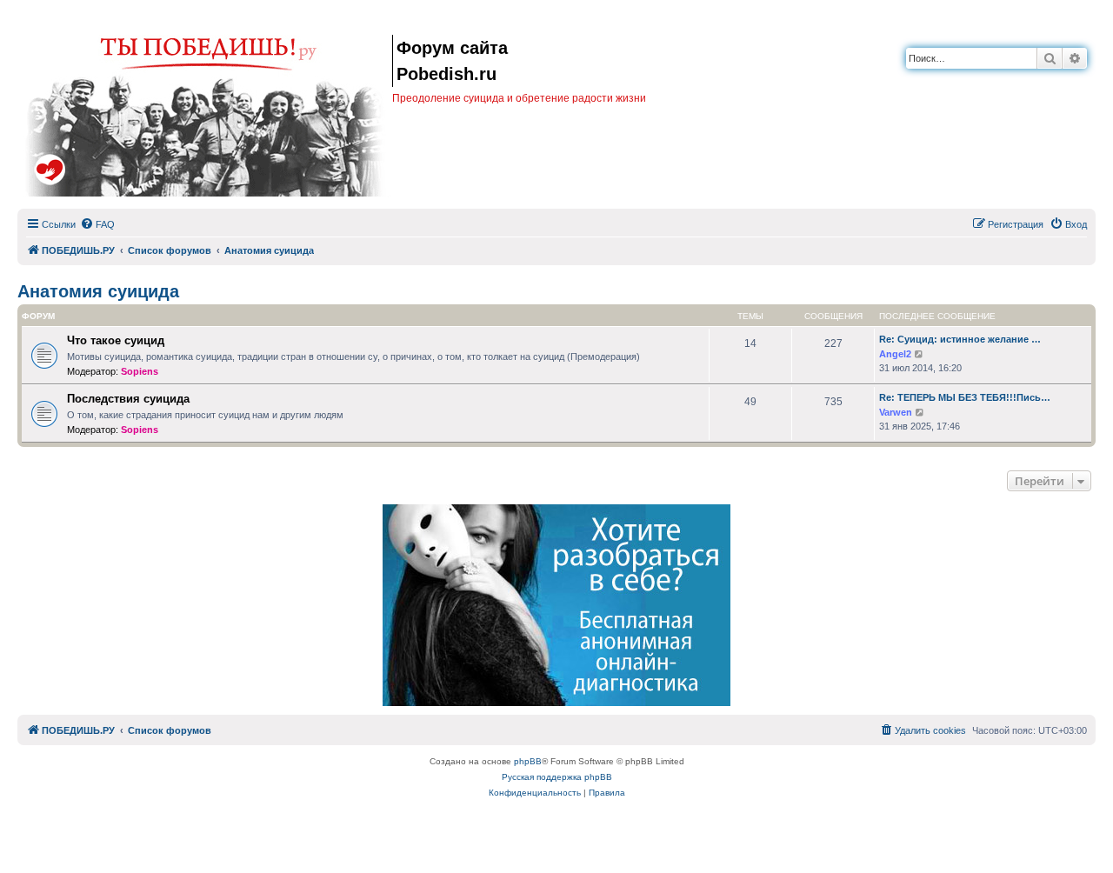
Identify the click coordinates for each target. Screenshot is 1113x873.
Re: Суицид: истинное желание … (960, 339)
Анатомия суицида (98, 291)
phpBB (528, 761)
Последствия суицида (128, 398)
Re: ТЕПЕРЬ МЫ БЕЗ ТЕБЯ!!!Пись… (964, 397)
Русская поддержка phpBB (557, 777)
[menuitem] (97, 224)
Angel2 (895, 354)
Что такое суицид (115, 340)
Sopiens (139, 371)
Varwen (895, 412)
